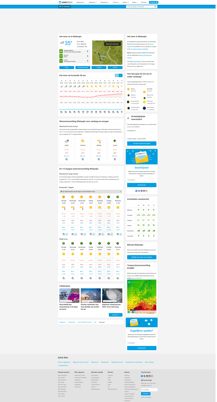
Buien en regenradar (64, 362)
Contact (93, 387)
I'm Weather (137, 278)
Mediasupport (95, 380)
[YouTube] (144, 191)
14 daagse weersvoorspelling (139, 49)
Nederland (92, 2)
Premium (143, 2)
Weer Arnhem (61, 377)
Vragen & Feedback (129, 394)
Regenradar (80, 2)
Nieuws (125, 2)
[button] (107, 52)
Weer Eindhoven (62, 380)
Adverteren (94, 382)
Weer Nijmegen (62, 389)
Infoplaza (110, 375)
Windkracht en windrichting (134, 362)
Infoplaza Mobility (129, 382)
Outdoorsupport (95, 384)
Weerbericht (94, 362)
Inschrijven (142, 185)
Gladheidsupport (95, 389)
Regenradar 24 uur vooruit (80, 362)
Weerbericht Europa (80, 375)
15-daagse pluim (63, 365)
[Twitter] (139, 191)
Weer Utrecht (61, 396)
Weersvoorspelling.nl (129, 387)
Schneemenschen (112, 389)
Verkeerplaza (127, 380)
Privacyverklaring (129, 396)
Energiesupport (95, 377)
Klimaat (115, 2)
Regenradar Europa (117, 362)
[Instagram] (146, 191)
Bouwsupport (94, 375)
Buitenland (65, 286)
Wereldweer (104, 2)
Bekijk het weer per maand (142, 257)
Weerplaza (127, 377)
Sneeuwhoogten (79, 382)
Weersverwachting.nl (129, 384)
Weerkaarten (105, 362)
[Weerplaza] (65, 2)
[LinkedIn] (141, 191)
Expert (134, 2)
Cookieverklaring (128, 398)
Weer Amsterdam (62, 375)
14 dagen (98, 67)
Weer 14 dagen (149, 362)
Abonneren (127, 400)
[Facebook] (136, 191)
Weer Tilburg (61, 394)
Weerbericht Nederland (81, 377)
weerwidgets (137, 61)
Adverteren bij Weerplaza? (131, 389)
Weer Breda (61, 382)
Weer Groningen (62, 387)
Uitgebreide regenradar (112, 44)
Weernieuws (78, 387)
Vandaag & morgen (83, 67)
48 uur (66, 67)
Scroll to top (214, 399)
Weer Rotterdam (62, 391)
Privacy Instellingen (146, 397)
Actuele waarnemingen (141, 143)
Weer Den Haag (62, 384)
